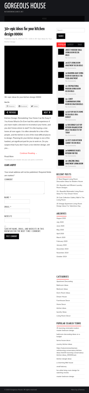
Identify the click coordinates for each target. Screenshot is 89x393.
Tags (80, 45)
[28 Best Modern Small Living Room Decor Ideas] (61, 52)
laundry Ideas (62, 312)
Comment (8, 180)
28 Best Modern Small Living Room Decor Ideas (73, 52)
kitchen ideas (61, 308)
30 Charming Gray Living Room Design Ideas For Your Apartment (74, 76)
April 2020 (60, 233)
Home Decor (61, 304)
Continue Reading (28, 153)
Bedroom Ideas (62, 289)
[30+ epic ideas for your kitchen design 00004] (28, 70)
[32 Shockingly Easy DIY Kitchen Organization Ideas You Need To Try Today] (61, 127)
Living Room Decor (64, 316)
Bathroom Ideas (62, 285)
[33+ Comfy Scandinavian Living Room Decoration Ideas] (61, 101)
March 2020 (61, 237)
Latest (71, 45)
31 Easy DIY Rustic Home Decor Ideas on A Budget (74, 114)
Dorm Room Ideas (63, 293)
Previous (12, 113)
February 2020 (62, 241)
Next (46, 113)
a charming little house (65, 363)
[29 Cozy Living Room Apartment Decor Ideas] (61, 64)
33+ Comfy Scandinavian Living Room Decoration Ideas (74, 101)
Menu (44, 19)
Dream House (62, 297)
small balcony (62, 366)
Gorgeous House (25, 6)
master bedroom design (65, 376)
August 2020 (61, 218)
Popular (62, 45)
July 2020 (60, 222)
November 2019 (62, 253)
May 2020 (60, 230)
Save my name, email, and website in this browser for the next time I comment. (24, 230)
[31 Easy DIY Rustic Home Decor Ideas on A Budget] (61, 114)
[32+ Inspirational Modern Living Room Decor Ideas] (61, 88)
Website (8, 216)
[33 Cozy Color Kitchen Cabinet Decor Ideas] (61, 142)
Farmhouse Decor (63, 300)
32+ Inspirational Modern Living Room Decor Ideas (73, 88)
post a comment (37, 160)
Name (7, 198)
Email (7, 207)
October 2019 (62, 256)
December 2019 (62, 249)
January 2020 (62, 245)
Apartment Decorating (65, 281)
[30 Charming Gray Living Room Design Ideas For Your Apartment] (61, 75)
